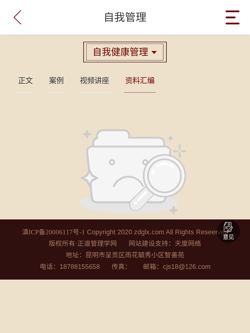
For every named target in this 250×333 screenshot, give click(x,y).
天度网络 (188, 243)
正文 (25, 81)
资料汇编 (140, 81)
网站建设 (142, 243)
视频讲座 (94, 81)
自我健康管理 (125, 52)
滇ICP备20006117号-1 (53, 232)
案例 (56, 81)
